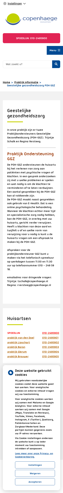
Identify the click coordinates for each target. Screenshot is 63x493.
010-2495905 (50, 356)
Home (6, 82)
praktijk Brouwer (18, 356)
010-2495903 (50, 347)
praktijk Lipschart (18, 342)
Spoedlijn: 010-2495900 (31, 38)
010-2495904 (50, 351)
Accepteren (35, 481)
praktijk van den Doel (20, 337)
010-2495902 (50, 342)
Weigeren (35, 473)
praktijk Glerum (17, 351)
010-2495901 (50, 337)
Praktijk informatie (26, 82)
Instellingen (35, 465)
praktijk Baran (16, 347)
